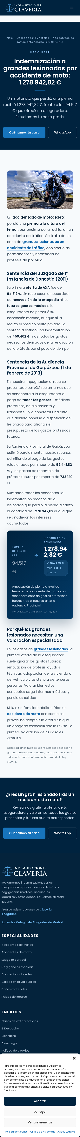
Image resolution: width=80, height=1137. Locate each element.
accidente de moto (23, 713)
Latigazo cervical (14, 960)
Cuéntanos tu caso (24, 132)
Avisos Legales (66, 1131)
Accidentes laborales (17, 974)
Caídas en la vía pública (19, 982)
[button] (74, 1058)
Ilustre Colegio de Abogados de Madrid (34, 922)
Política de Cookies (16, 1131)
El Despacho (10, 1028)
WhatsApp (62, 132)
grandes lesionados (51, 649)
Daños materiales (14, 989)
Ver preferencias (40, 1122)
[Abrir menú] (71, 8)
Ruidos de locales (14, 997)
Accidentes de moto (17, 952)
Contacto (9, 1036)
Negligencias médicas (17, 967)
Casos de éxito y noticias (33, 38)
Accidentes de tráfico (17, 945)
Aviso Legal (9, 1043)
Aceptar (40, 1101)
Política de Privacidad (43, 1131)
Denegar (40, 1112)
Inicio (9, 38)
